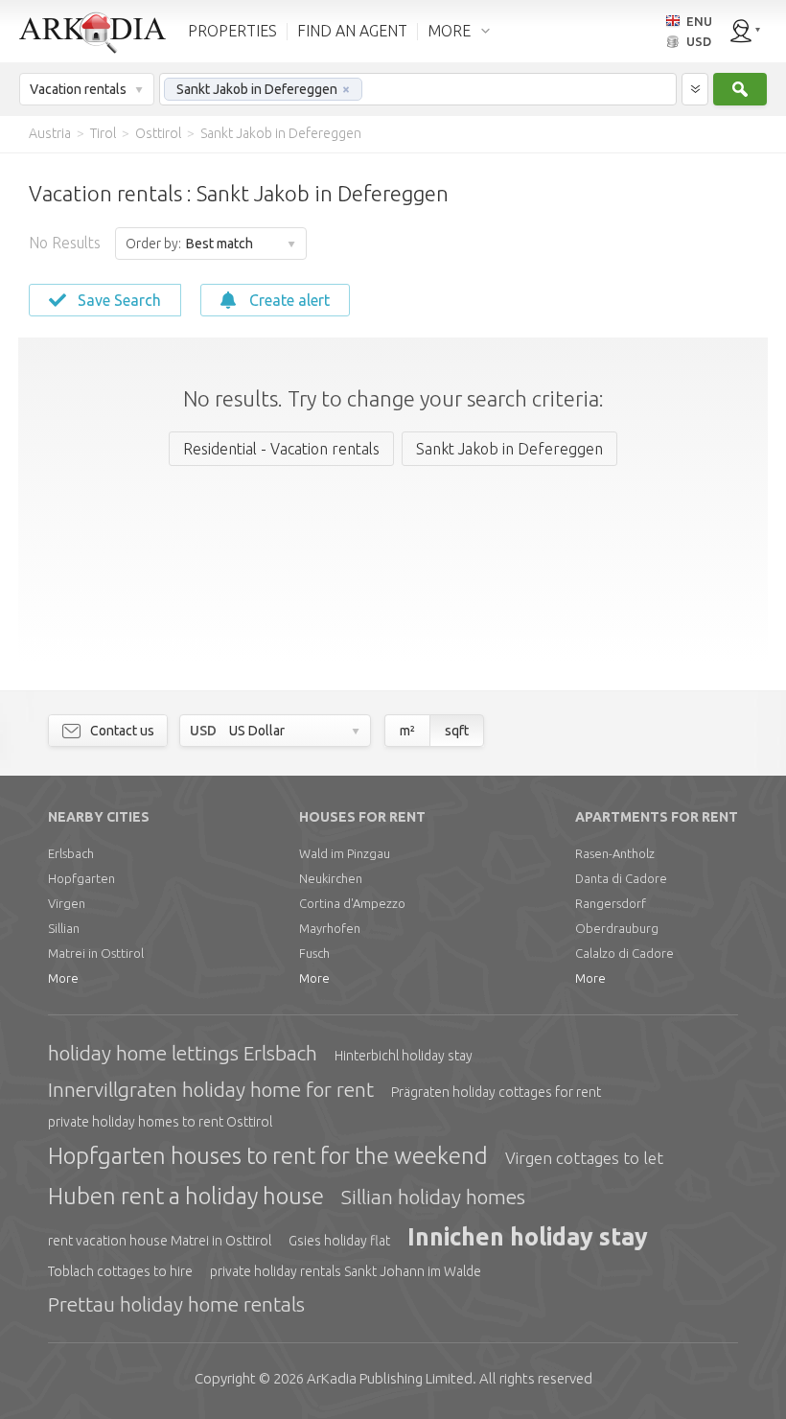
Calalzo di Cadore (624, 953)
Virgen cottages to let (584, 1158)
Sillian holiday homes (433, 1196)
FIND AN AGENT (352, 30)
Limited (390, 1378)
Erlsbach (71, 853)
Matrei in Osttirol (96, 953)
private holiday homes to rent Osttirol (160, 1121)
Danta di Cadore (621, 878)
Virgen (66, 903)
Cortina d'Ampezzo (352, 903)
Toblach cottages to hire (120, 1271)
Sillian (64, 928)
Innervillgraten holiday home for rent (211, 1089)
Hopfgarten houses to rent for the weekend (268, 1156)
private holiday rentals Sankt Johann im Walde (345, 1271)
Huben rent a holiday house (186, 1196)
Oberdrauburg (617, 928)
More (63, 978)
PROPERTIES (232, 30)
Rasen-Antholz (615, 853)
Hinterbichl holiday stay (404, 1055)
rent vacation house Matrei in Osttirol (159, 1240)
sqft (457, 730)
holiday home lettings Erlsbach (182, 1052)
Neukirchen (330, 878)
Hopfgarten (81, 878)
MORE (449, 30)
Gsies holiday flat (339, 1240)
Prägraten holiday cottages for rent (496, 1092)
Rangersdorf (610, 903)
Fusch (314, 953)
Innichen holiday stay (527, 1236)
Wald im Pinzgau (344, 853)
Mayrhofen (329, 928)
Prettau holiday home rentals (176, 1303)
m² (407, 730)
